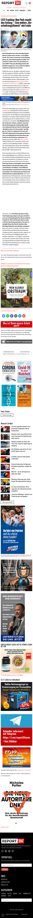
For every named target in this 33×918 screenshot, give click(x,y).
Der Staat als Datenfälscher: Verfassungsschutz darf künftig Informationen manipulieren (21, 489)
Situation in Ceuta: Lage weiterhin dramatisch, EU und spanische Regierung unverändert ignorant (21, 436)
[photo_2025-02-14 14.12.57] (13, 641)
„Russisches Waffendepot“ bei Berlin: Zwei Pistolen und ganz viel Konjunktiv (21, 495)
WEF (14, 311)
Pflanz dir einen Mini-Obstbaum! (10, 250)
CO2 (2, 308)
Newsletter (23, 7)
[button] (4, 10)
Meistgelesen (11, 16)
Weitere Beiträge (7, 415)
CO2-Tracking (8, 308)
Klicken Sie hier (5, 827)
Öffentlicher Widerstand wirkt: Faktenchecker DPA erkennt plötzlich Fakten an (21, 480)
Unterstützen (16, 7)
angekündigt (6, 110)
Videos (29, 10)
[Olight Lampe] (16, 590)
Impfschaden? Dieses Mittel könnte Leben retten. (16, 645)
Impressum (24, 914)
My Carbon (24, 139)
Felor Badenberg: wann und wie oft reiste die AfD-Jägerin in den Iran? (21, 450)
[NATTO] (16, 673)
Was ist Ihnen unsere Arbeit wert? (16, 324)
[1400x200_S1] (16, 100)
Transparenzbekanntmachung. (24, 556)
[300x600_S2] (13, 553)
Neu (8, 10)
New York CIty (8, 311)
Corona (12, 10)
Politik (17, 10)
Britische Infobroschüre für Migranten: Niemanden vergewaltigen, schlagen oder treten (21, 466)
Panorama (22, 10)
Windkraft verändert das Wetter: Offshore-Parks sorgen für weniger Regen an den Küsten (21, 444)
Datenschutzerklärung (12, 914)
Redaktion (9, 7)
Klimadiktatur (18, 308)
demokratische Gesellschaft (23, 770)
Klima (3, 16)
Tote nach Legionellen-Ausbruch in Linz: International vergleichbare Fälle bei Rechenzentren (21, 429)
